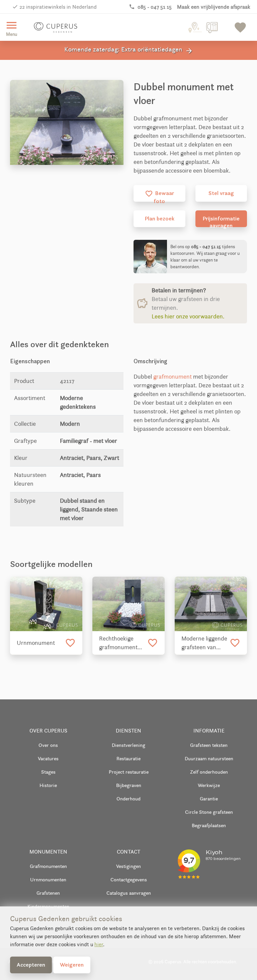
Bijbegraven (128, 785)
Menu (11, 28)
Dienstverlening (128, 745)
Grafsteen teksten (209, 745)
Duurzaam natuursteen (209, 758)
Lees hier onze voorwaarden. (188, 316)
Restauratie (128, 758)
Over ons (48, 745)
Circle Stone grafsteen (209, 812)
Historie (48, 785)
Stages (48, 772)
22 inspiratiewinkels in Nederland (58, 7)
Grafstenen (48, 893)
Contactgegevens (128, 879)
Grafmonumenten (48, 866)
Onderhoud (128, 798)
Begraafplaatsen (209, 825)
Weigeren (72, 964)
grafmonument (172, 376)
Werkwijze (209, 785)
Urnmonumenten (48, 879)
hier (98, 944)
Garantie (209, 798)
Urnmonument (36, 643)
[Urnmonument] (46, 604)
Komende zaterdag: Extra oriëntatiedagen (128, 50)
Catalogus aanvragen (128, 893)
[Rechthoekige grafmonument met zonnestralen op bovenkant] (128, 604)
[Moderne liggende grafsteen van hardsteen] (211, 604)
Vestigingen (128, 866)
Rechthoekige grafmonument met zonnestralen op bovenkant (121, 643)
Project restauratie (129, 772)
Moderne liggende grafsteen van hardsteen (204, 643)
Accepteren (31, 964)
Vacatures (48, 758)
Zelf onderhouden (209, 772)
